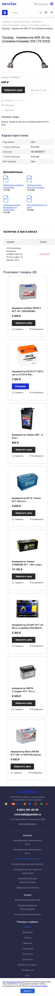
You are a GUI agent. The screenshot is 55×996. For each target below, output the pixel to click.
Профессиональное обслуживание (27, 907)
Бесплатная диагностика (27, 900)
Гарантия (27, 943)
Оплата (27, 937)
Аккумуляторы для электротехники (27, 880)
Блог (27, 975)
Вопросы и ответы (27, 965)
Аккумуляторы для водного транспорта (27, 871)
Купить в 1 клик (40, 90)
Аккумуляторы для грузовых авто (27, 851)
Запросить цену (13, 90)
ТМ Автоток (27, 970)
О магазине (27, 948)
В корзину (20, 386)
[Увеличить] (27, 59)
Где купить (27, 959)
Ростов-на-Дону (42, 4)
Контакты (27, 954)
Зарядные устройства (27, 887)
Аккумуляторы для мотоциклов (27, 864)
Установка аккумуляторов (27, 914)
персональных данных (39, 986)
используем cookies (13, 982)
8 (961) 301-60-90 (27, 809)
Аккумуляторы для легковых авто (27, 842)
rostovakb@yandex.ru (27, 814)
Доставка (28, 932)
